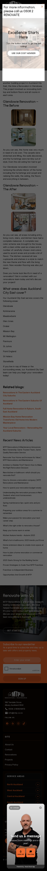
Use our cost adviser (23, 53)
